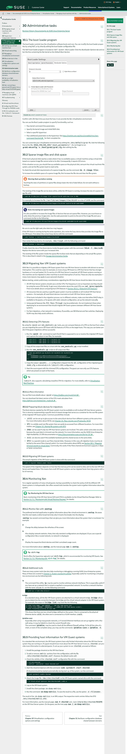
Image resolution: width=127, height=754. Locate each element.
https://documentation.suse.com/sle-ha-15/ (74, 434)
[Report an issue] (102, 27)
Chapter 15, (72, 421)
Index (8, 13)
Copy (102, 196)
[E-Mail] (108, 64)
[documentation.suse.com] (3, 13)
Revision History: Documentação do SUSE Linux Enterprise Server (46, 31)
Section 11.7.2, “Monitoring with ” (40, 558)
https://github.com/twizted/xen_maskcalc (37, 401)
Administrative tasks (85, 13)
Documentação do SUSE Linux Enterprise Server (26, 13)
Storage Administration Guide (57, 256)
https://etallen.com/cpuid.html (65, 395)
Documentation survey (115, 21)
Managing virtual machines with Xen (66, 13)
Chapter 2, (57, 574)
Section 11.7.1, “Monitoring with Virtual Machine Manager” (45, 499)
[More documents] (1, 18)
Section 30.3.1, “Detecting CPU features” (82, 288)
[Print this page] (112, 64)
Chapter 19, (50, 426)
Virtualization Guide (48, 13)
